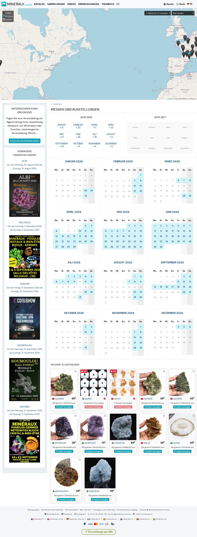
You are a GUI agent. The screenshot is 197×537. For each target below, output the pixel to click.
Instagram (81, 514)
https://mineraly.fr (144, 514)
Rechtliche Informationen (52, 510)
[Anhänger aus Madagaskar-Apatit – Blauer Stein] (93, 382)
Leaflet (169, 98)
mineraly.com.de (76, 519)
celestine (119, 442)
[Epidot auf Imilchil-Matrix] (64, 382)
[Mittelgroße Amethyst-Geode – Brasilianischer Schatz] (93, 426)
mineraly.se (160, 519)
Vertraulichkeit (71, 510)
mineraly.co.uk (56, 519)
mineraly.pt (144, 519)
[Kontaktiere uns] (117, 4)
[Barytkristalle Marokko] (152, 426)
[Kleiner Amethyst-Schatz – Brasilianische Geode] (64, 426)
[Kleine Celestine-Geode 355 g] (100, 472)
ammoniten (61, 490)
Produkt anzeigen (64, 407)
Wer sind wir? (86, 510)
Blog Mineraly (52, 514)
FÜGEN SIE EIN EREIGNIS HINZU (24, 141)
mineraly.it (95, 519)
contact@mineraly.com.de (119, 514)
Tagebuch (57, 104)
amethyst (60, 442)
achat (176, 442)
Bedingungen (33, 510)
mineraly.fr (38, 519)
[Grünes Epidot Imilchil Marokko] (182, 382)
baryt (117, 398)
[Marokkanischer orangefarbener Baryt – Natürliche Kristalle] (123, 382)
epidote (59, 398)
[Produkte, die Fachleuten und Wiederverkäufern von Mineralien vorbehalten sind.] (105, 398)
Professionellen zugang (127, 510)
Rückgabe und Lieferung (104, 510)
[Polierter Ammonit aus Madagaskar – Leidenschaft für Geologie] (66, 472)
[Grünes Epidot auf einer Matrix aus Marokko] (152, 382)
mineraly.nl (128, 519)
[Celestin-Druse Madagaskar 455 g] (123, 426)
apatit (88, 398)
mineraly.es (111, 519)
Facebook (67, 514)
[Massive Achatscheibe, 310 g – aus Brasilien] (182, 426)
